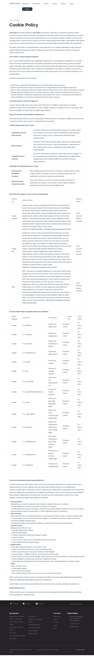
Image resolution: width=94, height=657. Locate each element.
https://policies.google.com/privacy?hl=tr (44, 267)
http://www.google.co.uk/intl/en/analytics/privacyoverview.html (51, 229)
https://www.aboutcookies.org (26, 580)
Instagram (42, 603)
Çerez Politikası (55, 649)
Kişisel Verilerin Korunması (43, 649)
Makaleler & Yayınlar (76, 604)
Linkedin (28, 604)
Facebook (16, 603)
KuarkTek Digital (80, 649)
